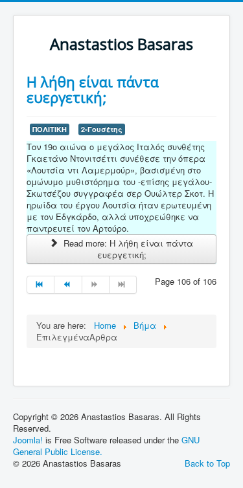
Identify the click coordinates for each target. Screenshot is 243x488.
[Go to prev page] (68, 285)
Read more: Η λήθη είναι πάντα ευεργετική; (127, 249)
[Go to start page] (40, 285)
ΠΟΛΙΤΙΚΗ (49, 129)
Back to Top (207, 463)
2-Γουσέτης (101, 129)
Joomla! (28, 440)
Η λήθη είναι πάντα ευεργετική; (93, 89)
